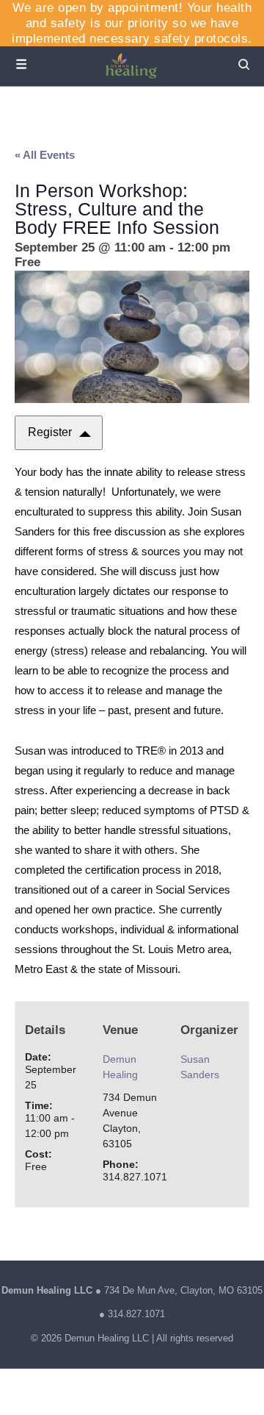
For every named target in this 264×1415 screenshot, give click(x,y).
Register (50, 432)
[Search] (243, 66)
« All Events (45, 155)
